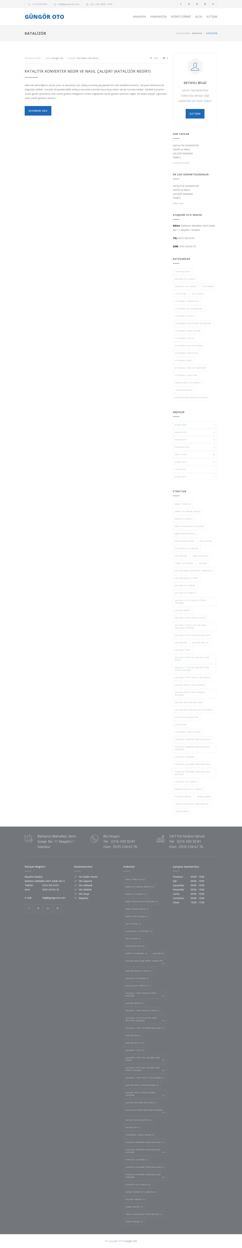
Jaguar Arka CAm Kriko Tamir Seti (194, 570)
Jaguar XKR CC (200, 642)
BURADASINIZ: (183, 33)
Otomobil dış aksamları (188, 308)
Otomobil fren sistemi (188, 331)
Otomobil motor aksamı (189, 345)
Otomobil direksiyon (187, 301)
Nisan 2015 (195, 476)
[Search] (213, 4)
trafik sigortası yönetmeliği (191, 804)
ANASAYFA (139, 16)
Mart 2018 (195, 454)
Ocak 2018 (195, 469)
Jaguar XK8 (181, 642)
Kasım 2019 (195, 439)
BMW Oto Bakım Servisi (187, 511)
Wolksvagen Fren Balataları (191, 397)
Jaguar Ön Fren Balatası (188, 702)
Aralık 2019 (195, 432)
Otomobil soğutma (186, 375)
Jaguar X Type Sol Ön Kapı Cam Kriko (192, 658)
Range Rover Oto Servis (188, 789)
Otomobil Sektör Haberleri (190, 368)
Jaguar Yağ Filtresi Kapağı (190, 685)
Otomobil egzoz (184, 316)
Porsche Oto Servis (186, 781)
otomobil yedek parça (188, 732)
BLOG (198, 16)
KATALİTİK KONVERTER (186, 717)
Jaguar (203, 563)
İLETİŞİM (212, 16)
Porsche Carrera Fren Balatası (192, 739)
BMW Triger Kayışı (185, 533)
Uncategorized (183, 390)
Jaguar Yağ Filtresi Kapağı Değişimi (190, 693)
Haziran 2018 (195, 447)
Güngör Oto (57, 58)
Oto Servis (93, 58)
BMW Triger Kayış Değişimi (189, 526)
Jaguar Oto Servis (185, 279)
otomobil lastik (184, 338)
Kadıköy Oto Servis (186, 286)
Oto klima (181, 294)
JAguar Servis (182, 610)
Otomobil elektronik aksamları (193, 323)
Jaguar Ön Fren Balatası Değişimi (193, 710)
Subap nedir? (204, 796)
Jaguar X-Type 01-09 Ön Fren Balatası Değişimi (190, 626)
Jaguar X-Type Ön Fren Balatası (192, 635)
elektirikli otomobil (187, 548)
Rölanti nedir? (183, 796)
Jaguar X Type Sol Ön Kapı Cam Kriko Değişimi (192, 668)
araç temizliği (183, 504)
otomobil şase (183, 360)
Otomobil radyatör (186, 353)
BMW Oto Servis (184, 519)
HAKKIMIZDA (158, 16)
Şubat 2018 (195, 462)
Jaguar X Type (182, 650)
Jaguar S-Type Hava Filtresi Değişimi (190, 601)
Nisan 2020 (195, 425)
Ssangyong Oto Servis (188, 382)
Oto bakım (82, 58)
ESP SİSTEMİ (181, 556)
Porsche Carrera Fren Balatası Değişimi (192, 748)
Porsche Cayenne (184, 757)
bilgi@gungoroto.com (68, 4)
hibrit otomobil (184, 563)
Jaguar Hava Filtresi (186, 578)
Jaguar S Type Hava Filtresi (190, 618)
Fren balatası (182, 271)
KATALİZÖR (180, 724)
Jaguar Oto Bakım (185, 585)
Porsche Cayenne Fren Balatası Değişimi (192, 773)
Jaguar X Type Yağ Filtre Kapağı (193, 677)
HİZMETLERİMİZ (181, 16)
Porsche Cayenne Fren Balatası (192, 764)
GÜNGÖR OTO (44, 16)
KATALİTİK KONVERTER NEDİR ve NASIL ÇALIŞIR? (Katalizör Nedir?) (88, 71)
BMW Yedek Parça (184, 541)
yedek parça (182, 811)
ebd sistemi (206, 541)
